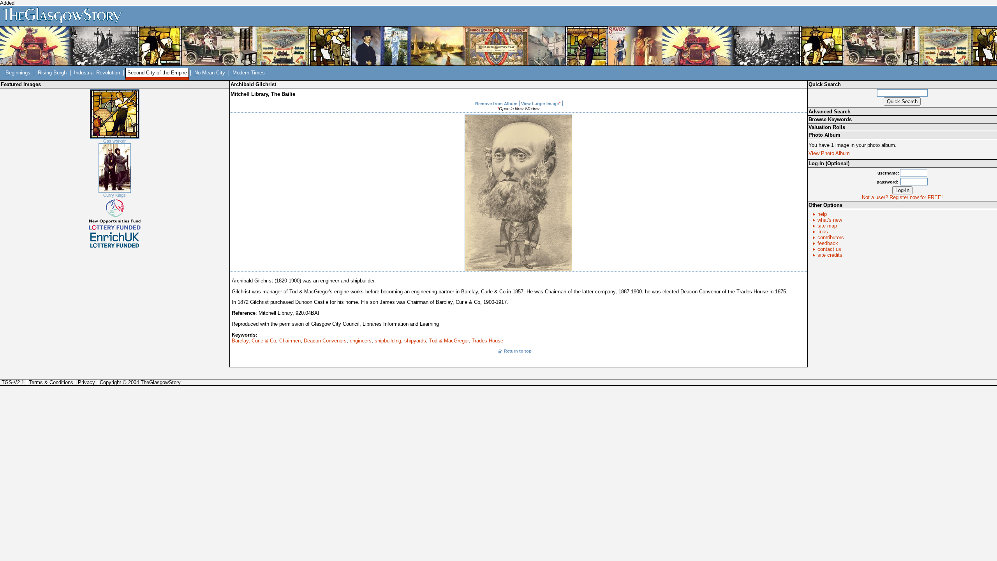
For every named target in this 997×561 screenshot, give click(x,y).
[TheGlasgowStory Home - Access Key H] (65, 15)
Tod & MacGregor (449, 341)
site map (827, 226)
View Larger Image (540, 103)
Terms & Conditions (51, 382)
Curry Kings (114, 195)
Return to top (518, 351)
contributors (830, 237)
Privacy (86, 382)
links (822, 232)
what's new (829, 220)
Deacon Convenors (325, 341)
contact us (829, 249)
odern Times (249, 73)
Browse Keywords (830, 119)
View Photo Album (829, 153)
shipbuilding (388, 341)
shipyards (415, 341)
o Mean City (209, 73)
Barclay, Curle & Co (254, 341)
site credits (829, 255)
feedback (827, 243)
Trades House (487, 341)
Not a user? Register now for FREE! (902, 197)
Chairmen (290, 341)
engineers (361, 341)
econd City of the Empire (157, 73)
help (822, 214)
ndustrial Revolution (97, 73)
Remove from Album (496, 103)
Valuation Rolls (827, 127)
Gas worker (114, 141)
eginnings (17, 73)
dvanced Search (830, 112)
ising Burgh (52, 73)
